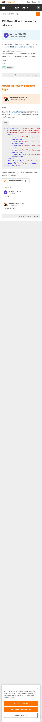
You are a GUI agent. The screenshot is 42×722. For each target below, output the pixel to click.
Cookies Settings (21, 715)
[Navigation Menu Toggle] (3, 7)
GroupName (17, 112)
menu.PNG (9, 67)
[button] (38, 127)
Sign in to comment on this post (26, 75)
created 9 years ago (18, 36)
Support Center (21, 7)
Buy (28, 2)
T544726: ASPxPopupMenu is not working (19, 47)
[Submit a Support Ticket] (38, 14)
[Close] (37, 688)
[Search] (38, 7)
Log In (34, 2)
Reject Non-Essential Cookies (21, 709)
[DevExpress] (8, 2)
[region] (21, 703)
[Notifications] (39, 2)
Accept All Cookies (21, 703)
